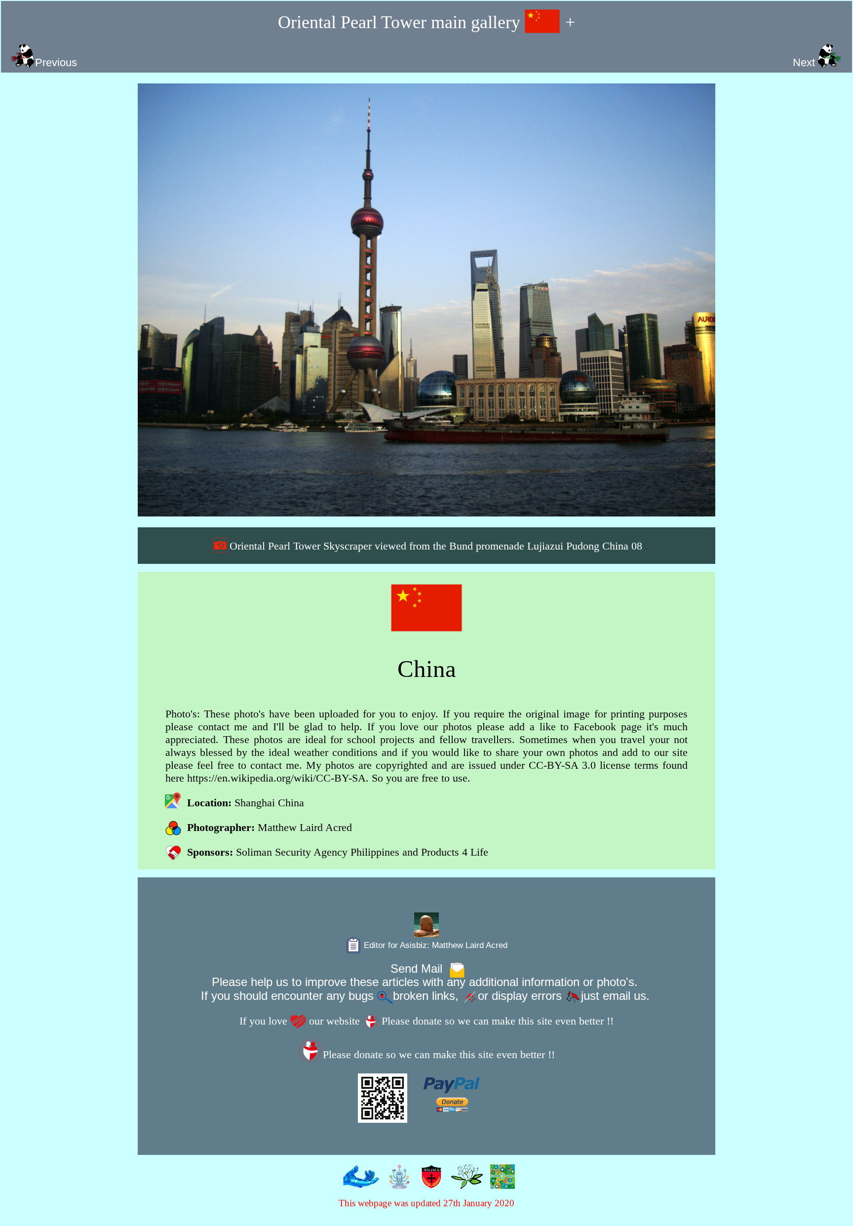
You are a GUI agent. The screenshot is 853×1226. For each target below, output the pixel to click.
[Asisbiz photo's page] (359, 1182)
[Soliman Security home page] (429, 1182)
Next (805, 62)
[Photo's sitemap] (397, 1182)
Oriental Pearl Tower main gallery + (427, 22)
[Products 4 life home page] (500, 1182)
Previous (56, 62)
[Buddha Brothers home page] (464, 1182)
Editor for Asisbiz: (434, 945)
